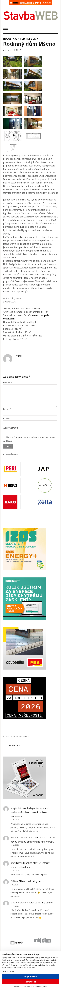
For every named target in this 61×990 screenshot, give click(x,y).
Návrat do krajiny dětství (32, 881)
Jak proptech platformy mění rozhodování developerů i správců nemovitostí (29, 812)
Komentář (7, 382)
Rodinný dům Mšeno (29, 43)
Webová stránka (10, 427)
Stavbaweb (14, 745)
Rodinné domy (29, 38)
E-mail (6, 418)
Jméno (6, 409)
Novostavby (11, 38)
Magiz (13, 808)
